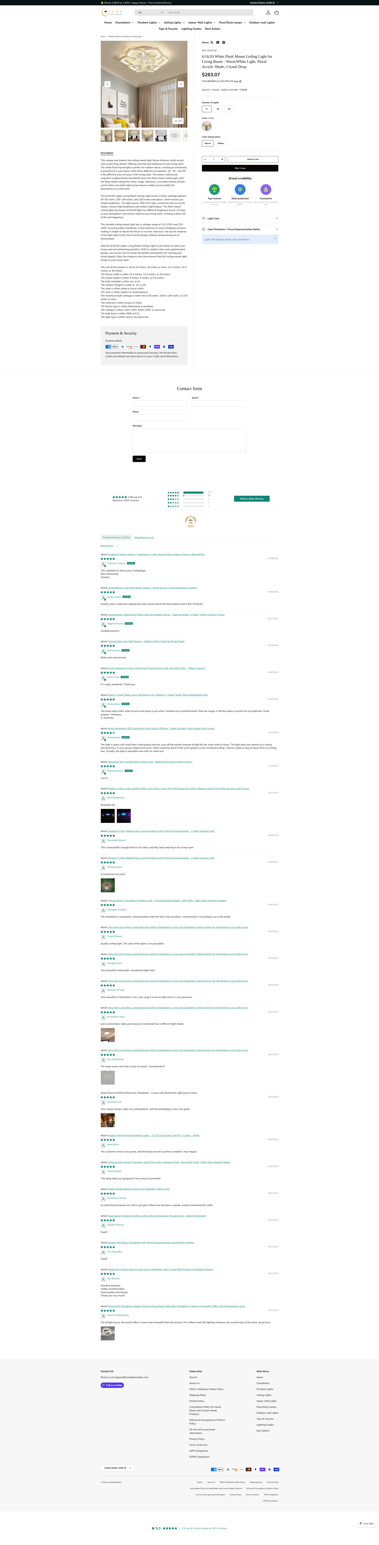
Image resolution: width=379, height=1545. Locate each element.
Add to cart (253, 159)
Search (193, 1377)
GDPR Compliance (199, 1456)
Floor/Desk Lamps (230, 22)
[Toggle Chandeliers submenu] (133, 22)
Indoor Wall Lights (200, 22)
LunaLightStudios (114, 1482)
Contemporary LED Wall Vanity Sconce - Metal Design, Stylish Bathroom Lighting (152, 587)
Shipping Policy (197, 1395)
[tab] (107, 153)
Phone (136, 411)
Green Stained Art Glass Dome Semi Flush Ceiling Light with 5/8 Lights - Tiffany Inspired (156, 668)
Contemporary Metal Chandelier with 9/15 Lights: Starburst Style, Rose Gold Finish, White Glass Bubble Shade (169, 1162)
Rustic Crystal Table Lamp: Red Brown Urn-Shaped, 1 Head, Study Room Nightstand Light (158, 694)
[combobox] (194, 12)
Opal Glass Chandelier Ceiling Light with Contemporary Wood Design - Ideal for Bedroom (157, 1215)
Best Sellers (212, 29)
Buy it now (240, 168)
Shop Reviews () (144, 537)
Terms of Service (198, 1444)
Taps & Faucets (168, 29)
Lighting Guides (191, 29)
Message (137, 425)
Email (194, 397)
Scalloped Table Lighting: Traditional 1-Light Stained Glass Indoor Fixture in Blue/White (156, 554)
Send (139, 458)
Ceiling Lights (172, 22)
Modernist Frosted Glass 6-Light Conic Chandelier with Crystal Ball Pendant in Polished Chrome (160, 1269)
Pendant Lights (147, 22)
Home (108, 22)
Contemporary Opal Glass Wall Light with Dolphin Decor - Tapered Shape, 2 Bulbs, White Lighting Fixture (166, 614)
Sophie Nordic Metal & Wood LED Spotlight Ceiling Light (139, 1188)
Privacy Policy (197, 1438)
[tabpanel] (144, 238)
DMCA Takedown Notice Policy (206, 1389)
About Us (194, 1383)
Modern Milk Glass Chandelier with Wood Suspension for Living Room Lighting (151, 1242)
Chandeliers (122, 22)
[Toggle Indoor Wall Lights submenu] (214, 22)
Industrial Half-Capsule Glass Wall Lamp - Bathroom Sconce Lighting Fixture (150, 761)
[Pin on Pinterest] (224, 42)
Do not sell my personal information (210, 1495)
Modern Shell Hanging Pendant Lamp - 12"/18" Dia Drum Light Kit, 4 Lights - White (154, 1135)
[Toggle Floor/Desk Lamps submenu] (244, 22)
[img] (127, 497)
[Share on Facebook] (218, 42)
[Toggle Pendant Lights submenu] (159, 22)
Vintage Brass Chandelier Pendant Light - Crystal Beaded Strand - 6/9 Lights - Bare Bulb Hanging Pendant (167, 900)
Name (136, 397)
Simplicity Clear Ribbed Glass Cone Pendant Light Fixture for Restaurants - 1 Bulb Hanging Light (161, 831)
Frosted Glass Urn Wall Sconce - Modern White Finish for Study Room (146, 641)
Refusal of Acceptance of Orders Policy (262, 1488)
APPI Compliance (198, 1450)
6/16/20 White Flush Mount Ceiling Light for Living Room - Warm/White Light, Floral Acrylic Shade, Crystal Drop (126, 36)
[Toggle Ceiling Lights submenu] (183, 22)
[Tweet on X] (212, 42)
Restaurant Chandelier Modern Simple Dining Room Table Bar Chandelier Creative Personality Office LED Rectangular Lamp (176, 1306)
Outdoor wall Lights (262, 22)
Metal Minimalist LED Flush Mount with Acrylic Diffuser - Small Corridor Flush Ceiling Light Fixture (161, 728)
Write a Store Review (252, 498)
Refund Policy (196, 1400)
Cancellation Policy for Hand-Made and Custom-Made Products (205, 1410)
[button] (276, 12)
